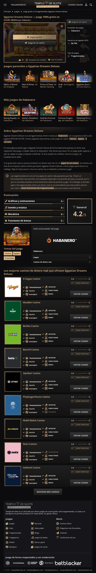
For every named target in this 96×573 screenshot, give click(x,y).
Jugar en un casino (70, 163)
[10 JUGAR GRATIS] (85, 109)
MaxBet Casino (31, 302)
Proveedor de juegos (76, 28)
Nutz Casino (30, 444)
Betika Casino (31, 326)
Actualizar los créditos (37, 60)
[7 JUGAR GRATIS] (85, 76)
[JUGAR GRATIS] (12, 76)
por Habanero (24, 20)
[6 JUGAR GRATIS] (12, 109)
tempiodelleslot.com (68, 570)
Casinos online (75, 5)
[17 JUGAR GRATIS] (30, 109)
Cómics (73, 138)
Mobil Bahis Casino (34, 420)
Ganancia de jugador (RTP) (78, 40)
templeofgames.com (35, 570)
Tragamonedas (18, 5)
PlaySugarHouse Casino (36, 396)
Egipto (81, 138)
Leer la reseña (56, 60)
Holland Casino (31, 467)
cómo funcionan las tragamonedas (37, 188)
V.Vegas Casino (31, 278)
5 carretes (9, 258)
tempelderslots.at (18, 570)
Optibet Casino (31, 373)
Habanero (63, 135)
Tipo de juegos (73, 53)
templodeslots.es (51, 570)
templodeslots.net (85, 570)
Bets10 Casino (31, 349)
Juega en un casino (79, 22)
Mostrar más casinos (48, 492)
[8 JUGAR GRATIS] (66, 109)
